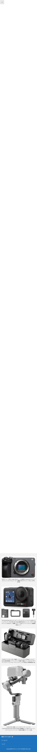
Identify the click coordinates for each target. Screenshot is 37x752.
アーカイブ (4, 740)
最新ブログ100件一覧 (7, 736)
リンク (3, 744)
